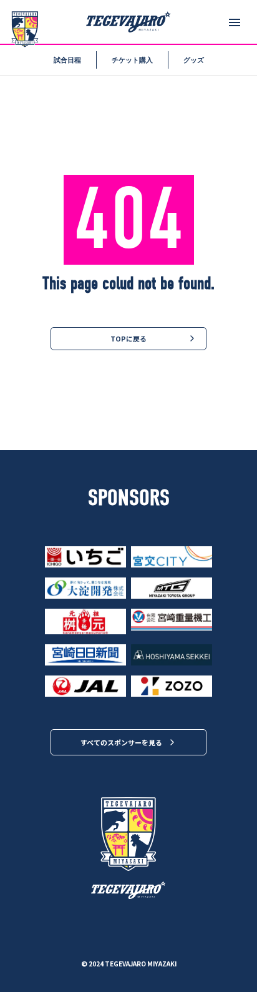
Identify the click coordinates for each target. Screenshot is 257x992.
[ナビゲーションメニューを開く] (234, 22)
